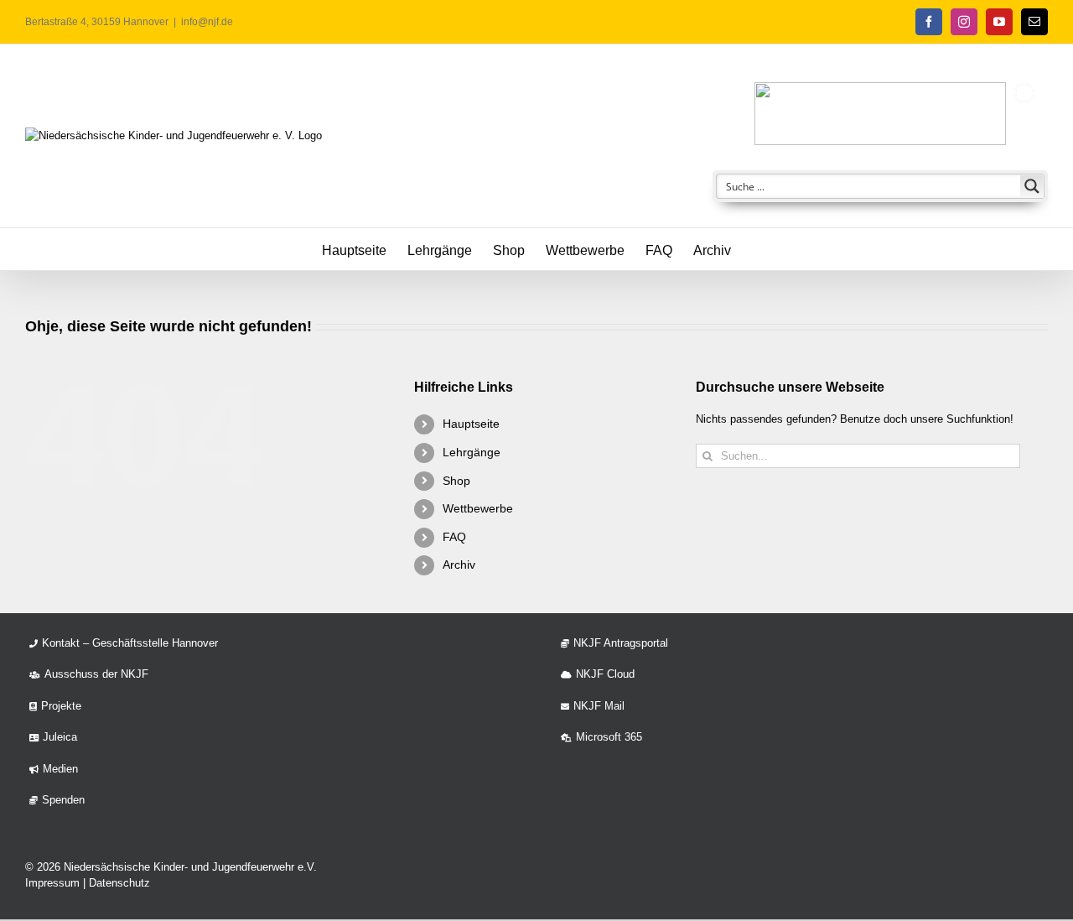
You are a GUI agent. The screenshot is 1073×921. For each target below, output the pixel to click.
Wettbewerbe (478, 508)
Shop (456, 480)
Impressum (52, 883)
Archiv (459, 564)
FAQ (454, 537)
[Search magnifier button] (1032, 186)
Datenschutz (119, 883)
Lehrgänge (471, 452)
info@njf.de (207, 22)
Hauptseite (471, 423)
